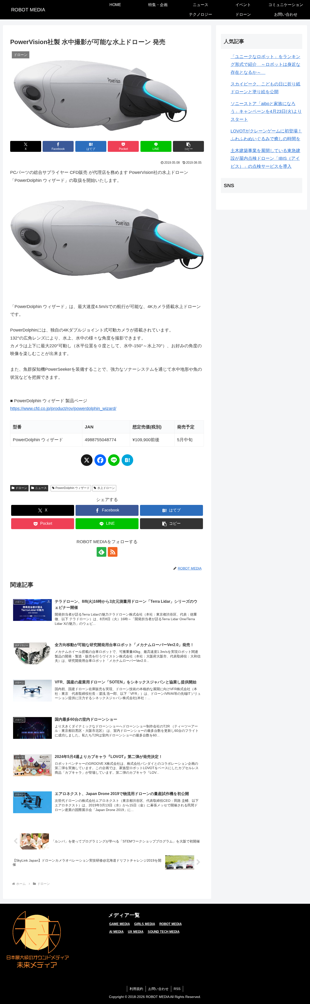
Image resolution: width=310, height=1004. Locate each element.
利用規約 (136, 989)
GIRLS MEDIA (144, 924)
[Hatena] (127, 462)
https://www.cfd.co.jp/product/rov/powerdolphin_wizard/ (63, 408)
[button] (188, 146)
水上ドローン (106, 488)
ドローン (21, 488)
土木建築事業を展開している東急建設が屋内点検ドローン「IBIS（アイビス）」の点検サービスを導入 (265, 158)
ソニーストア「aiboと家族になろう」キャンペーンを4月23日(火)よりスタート (266, 111)
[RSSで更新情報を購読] (112, 552)
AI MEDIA (116, 932)
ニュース (41, 488)
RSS (177, 989)
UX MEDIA (135, 932)
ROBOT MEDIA (170, 924)
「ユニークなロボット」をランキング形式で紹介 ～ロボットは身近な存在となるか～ (265, 64)
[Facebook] (100, 462)
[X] (86, 462)
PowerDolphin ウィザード (72, 488)
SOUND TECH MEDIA (163, 932)
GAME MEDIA (119, 924)
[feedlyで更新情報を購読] (101, 552)
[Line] (114, 462)
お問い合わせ (158, 989)
